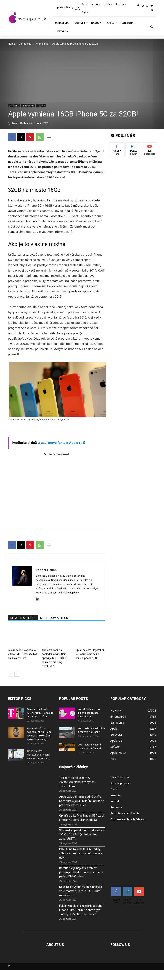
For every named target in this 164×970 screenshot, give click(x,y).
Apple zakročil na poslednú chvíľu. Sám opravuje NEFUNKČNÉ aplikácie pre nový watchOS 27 (54, 658)
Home (11, 43)
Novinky (41, 105)
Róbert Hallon (20, 123)
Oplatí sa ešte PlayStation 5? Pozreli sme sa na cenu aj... (39, 755)
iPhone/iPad (42, 43)
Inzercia (115, 795)
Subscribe (149, 145)
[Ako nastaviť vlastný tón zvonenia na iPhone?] (67, 732)
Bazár (114, 789)
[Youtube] (151, 10)
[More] (49, 137)
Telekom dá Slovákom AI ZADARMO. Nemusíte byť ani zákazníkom (22, 654)
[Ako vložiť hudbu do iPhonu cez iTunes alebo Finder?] (67, 713)
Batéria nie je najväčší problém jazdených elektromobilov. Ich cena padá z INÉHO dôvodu (81, 872)
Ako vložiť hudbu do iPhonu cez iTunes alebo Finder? (89, 713)
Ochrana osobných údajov (127, 819)
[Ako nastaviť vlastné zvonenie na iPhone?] (67, 747)
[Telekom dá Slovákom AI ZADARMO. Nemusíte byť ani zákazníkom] (22, 636)
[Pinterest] (30, 137)
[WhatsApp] (40, 137)
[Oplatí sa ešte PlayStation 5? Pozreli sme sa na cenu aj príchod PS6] (90, 636)
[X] (147, 6)
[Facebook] (138, 6)
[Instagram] (142, 6)
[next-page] (16, 674)
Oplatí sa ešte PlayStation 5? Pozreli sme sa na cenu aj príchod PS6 (90, 654)
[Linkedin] (39, 599)
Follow (133, 145)
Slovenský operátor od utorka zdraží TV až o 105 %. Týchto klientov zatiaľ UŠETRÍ (82, 834)
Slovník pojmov (120, 783)
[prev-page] (10, 674)
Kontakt (115, 801)
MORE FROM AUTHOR (54, 618)
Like (117, 145)
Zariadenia (25, 43)
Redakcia (116, 807)
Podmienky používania (124, 813)
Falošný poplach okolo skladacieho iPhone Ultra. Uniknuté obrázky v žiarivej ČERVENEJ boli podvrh (80, 910)
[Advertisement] (56, 491)
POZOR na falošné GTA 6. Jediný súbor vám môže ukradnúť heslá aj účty (81, 853)
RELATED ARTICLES (22, 618)
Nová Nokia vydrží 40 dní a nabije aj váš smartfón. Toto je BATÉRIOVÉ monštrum (81, 891)
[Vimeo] (151, 6)
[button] (152, 27)
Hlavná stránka (120, 777)
